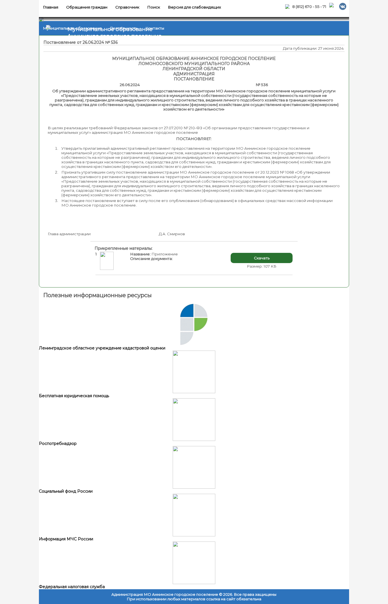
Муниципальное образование (72, 28)
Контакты (154, 28)
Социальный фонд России (66, 491)
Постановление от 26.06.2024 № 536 (80, 42)
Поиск (153, 7)
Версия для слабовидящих (194, 7)
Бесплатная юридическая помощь (74, 395)
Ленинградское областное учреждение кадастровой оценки (102, 348)
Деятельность (123, 28)
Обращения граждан (86, 7)
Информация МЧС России (66, 538)
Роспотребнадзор (58, 443)
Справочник (127, 7)
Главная (50, 7)
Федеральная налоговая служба (72, 586)
